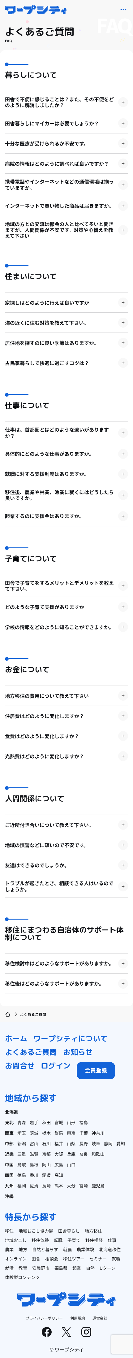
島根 (34, 1164)
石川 (46, 1143)
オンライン (16, 1258)
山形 (71, 1122)
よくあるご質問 (31, 1052)
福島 (83, 1122)
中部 (9, 1143)
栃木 (46, 1133)
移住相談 (94, 1240)
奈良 (83, 1154)
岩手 (34, 1122)
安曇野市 (40, 1268)
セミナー (98, 1258)
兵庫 (71, 1154)
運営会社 (99, 1318)
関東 (9, 1133)
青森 (21, 1122)
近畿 (9, 1154)
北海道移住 (110, 1249)
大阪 (58, 1154)
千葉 (83, 1133)
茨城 (34, 1133)
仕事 (112, 1240)
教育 (23, 1268)
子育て (73, 1240)
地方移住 (93, 1231)
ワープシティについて (70, 1038)
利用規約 (77, 1318)
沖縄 (9, 1196)
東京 (71, 1133)
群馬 (58, 1133)
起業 (76, 1268)
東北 (9, 1122)
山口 (71, 1164)
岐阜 (96, 1143)
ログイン (56, 1065)
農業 (9, 1249)
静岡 (108, 1143)
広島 (58, 1164)
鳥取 (21, 1164)
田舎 (36, 1258)
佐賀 (34, 1185)
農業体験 (85, 1249)
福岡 (21, 1185)
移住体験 (40, 1240)
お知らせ (78, 1052)
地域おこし (16, 1240)
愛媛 (46, 1175)
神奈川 (98, 1133)
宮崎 (83, 1185)
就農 (67, 1249)
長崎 (46, 1185)
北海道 (11, 1112)
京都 (46, 1154)
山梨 (71, 1143)
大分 (71, 1185)
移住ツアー (73, 1258)
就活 (9, 1268)
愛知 (120, 1143)
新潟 (21, 1143)
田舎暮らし (69, 1231)
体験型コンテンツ (22, 1277)
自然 (90, 1268)
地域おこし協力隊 (36, 1231)
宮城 (58, 1122)
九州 (9, 1185)
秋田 (46, 1122)
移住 (9, 1231)
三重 (21, 1154)
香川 (34, 1175)
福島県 (60, 1268)
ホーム (16, 1038)
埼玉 (21, 1133)
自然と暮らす (45, 1249)
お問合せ (20, 1065)
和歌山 (98, 1154)
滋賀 (34, 1154)
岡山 (46, 1164)
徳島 (21, 1175)
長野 (83, 1143)
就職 (116, 1258)
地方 (23, 1249)
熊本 (58, 1185)
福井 (58, 1143)
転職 (58, 1240)
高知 (58, 1175)
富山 (34, 1143)
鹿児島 (98, 1185)
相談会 (51, 1258)
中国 (9, 1164)
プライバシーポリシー (44, 1318)
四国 (9, 1175)
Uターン (107, 1268)
